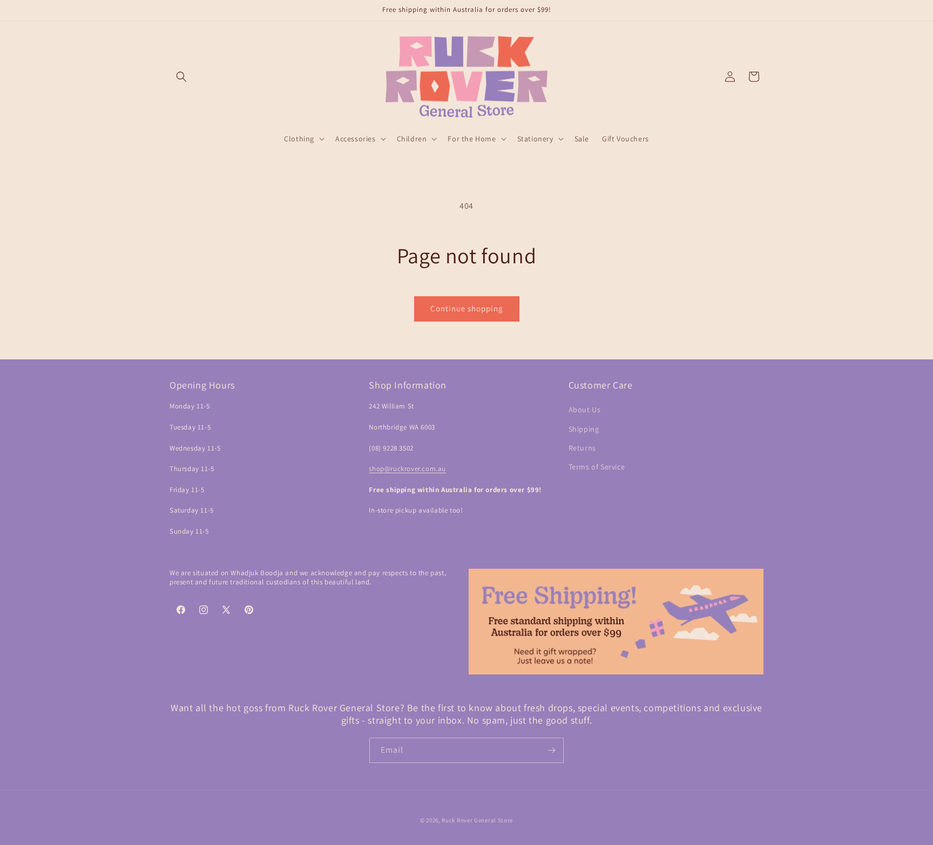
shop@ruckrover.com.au (407, 468)
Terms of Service (597, 467)
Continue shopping (466, 308)
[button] (181, 76)
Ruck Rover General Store (477, 820)
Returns (582, 448)
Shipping (584, 429)
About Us (585, 409)
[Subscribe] (551, 750)
